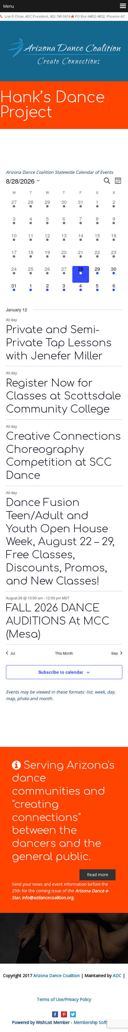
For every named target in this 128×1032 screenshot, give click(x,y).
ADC (117, 975)
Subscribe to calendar (60, 672)
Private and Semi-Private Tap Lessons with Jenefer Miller (59, 343)
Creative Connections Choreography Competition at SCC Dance (63, 455)
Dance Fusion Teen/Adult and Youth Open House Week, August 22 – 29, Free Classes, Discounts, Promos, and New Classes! (60, 542)
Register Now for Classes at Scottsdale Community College (63, 396)
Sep (114, 653)
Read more (97, 874)
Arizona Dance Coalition (56, 975)
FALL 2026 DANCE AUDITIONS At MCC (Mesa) (58, 621)
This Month (64, 653)
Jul (12, 653)
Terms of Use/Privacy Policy (64, 999)
